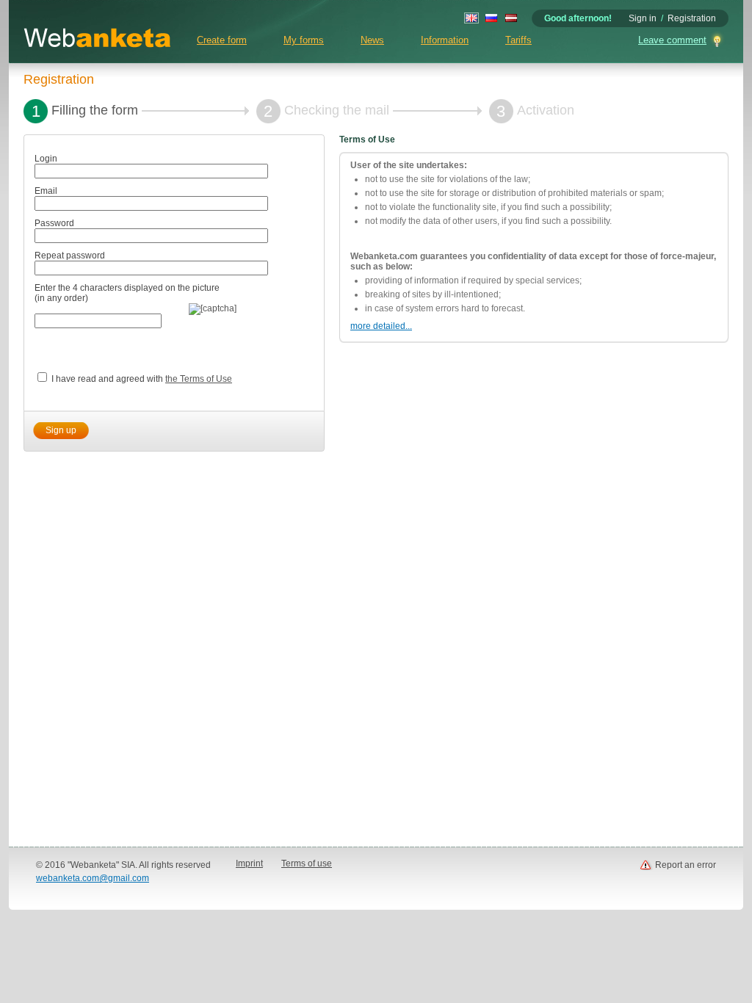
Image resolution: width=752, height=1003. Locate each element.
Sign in (643, 18)
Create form (222, 40)
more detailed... (381, 326)
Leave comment (672, 40)
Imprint (249, 863)
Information (445, 40)
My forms (303, 40)
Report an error (685, 865)
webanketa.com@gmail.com (92, 878)
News (372, 40)
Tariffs (518, 40)
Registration (692, 18)
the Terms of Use (198, 379)
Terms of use (306, 863)
